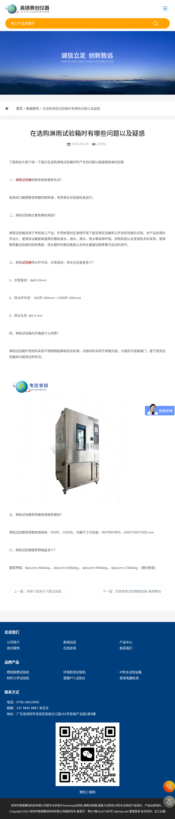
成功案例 (13, 648)
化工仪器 (159, 811)
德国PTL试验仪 (74, 678)
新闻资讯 (32, 108)
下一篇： (132, 591)
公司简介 (13, 642)
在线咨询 (69, 648)
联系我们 (126, 648)
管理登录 (134, 811)
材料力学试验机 (18, 678)
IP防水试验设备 (131, 672)
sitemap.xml (121, 811)
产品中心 (126, 642)
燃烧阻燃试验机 (18, 672)
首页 (19, 108)
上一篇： (38, 591)
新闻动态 (69, 642)
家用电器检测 (129, 678)
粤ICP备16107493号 (100, 811)
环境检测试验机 (74, 672)
